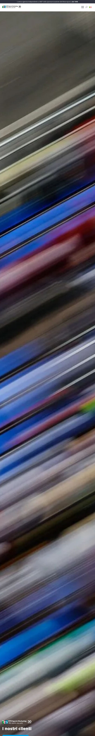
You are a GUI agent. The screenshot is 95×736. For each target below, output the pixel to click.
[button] (90, 7)
